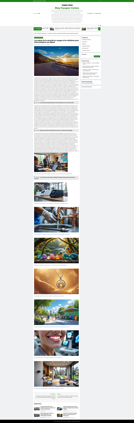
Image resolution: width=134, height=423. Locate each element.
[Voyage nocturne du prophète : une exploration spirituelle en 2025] (84, 29)
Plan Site (65, 421)
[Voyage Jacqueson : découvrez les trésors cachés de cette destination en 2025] (47, 29)
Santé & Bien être (85, 48)
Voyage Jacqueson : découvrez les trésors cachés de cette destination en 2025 (65, 28)
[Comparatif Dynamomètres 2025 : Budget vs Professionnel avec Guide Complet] (51, 192)
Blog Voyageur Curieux (67, 8)
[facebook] (33, 13)
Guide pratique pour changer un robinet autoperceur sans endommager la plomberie (52, 234)
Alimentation (84, 41)
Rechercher (84, 54)
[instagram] (35, 13)
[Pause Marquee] (99, 28)
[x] (36, 13)
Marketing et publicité (86, 46)
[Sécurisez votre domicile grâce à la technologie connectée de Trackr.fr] (56, 374)
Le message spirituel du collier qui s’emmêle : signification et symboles (49, 295)
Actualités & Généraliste (38, 37)
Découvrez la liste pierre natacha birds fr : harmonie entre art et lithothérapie (50, 265)
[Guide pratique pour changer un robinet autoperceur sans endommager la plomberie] (56, 219)
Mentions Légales (57, 421)
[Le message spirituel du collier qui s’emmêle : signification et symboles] (56, 281)
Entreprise (84, 43)
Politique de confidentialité (71, 421)
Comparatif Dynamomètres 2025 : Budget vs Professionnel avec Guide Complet (51, 203)
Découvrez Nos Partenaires (87, 86)
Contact (61, 421)
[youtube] (39, 13)
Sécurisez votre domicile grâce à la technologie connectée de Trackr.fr (49, 388)
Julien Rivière (37, 44)
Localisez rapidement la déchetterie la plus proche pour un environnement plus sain (51, 326)
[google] (37, 13)
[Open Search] (98, 25)
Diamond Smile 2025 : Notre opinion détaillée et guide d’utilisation (48, 357)
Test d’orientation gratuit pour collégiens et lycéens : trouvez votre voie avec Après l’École (53, 173)
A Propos (78, 421)
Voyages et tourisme (86, 50)
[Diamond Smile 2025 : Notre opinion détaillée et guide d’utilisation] (56, 343)
